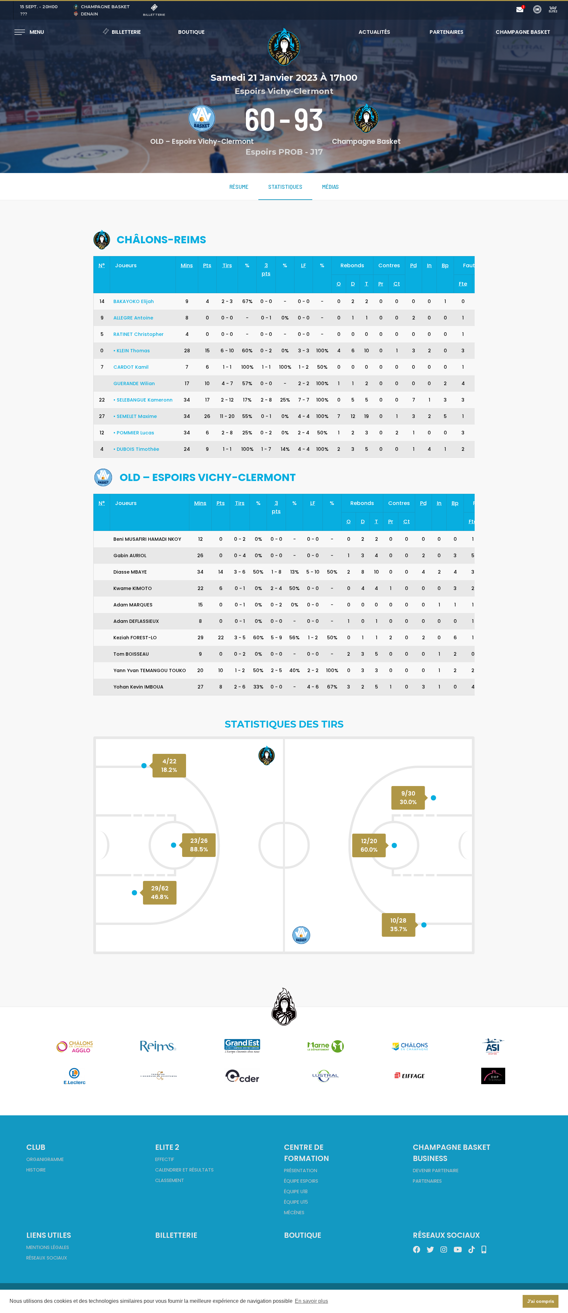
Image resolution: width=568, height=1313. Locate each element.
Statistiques (285, 186)
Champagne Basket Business (451, 1153)
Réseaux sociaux (46, 1258)
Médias (330, 186)
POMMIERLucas (133, 432)
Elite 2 (167, 1147)
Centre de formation (306, 1153)
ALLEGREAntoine (133, 318)
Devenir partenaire (436, 1170)
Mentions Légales (47, 1247)
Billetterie (126, 32)
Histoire (36, 1170)
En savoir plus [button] (311, 1301)
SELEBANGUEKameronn (143, 400)
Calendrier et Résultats (184, 1170)
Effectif (164, 1159)
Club (35, 1147)
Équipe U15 (296, 1202)
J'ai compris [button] (540, 1301)
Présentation (300, 1170)
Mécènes (294, 1212)
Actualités (374, 32)
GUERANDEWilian (134, 383)
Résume (238, 186)
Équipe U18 (296, 1191)
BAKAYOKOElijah (133, 301)
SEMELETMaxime (135, 416)
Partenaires (446, 32)
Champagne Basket (519, 32)
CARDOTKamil (131, 367)
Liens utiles (48, 1235)
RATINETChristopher (138, 334)
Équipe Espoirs (301, 1181)
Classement (169, 1180)
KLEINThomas (131, 350)
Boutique (191, 32)
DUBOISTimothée (136, 449)
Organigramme (45, 1159)
